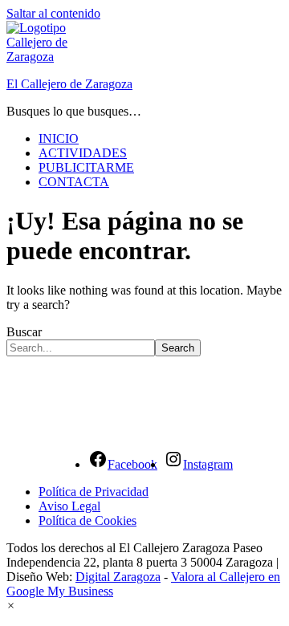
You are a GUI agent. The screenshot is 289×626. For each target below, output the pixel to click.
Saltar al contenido (53, 13)
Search (177, 348)
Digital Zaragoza (118, 576)
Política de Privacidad (94, 491)
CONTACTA (74, 182)
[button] (10, 605)
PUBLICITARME (86, 167)
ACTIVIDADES (83, 153)
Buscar (24, 332)
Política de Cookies (87, 520)
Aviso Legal (69, 506)
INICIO (59, 138)
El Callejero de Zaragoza (69, 84)
